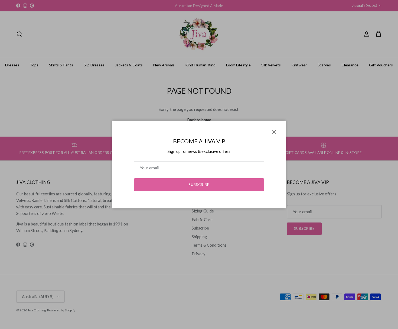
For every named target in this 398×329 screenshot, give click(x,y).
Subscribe (199, 184)
